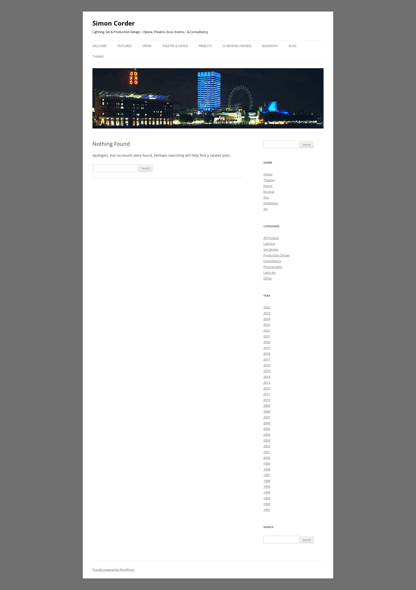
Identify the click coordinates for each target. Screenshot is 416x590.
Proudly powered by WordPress (113, 570)
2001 (266, 452)
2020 (266, 342)
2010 (266, 400)
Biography (270, 46)
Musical (268, 191)
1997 (266, 475)
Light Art (269, 272)
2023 (266, 324)
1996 (266, 481)
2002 (266, 446)
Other (267, 278)
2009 (266, 405)
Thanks (98, 56)
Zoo (266, 197)
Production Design (276, 255)
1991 (266, 510)
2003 (266, 440)
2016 (266, 365)
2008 (266, 411)
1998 (266, 469)
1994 (266, 492)
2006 (266, 423)
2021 (266, 336)
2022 (266, 330)
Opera (267, 174)
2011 (266, 394)
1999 (266, 463)
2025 (266, 313)
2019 (266, 348)
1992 (266, 504)
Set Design (270, 249)
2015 (266, 371)
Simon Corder (113, 23)
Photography (272, 267)
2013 (266, 382)
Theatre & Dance (175, 46)
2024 (266, 319)
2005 (266, 429)
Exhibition (270, 203)
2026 (266, 307)
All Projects (271, 238)
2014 (266, 377)
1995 (266, 486)
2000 (266, 458)
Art (265, 209)
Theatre (268, 180)
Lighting (269, 243)
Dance (267, 186)
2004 (266, 434)
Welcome (99, 46)
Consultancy (272, 261)
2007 (266, 417)
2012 (266, 388)
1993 (266, 498)
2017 (266, 359)
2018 (266, 353)
